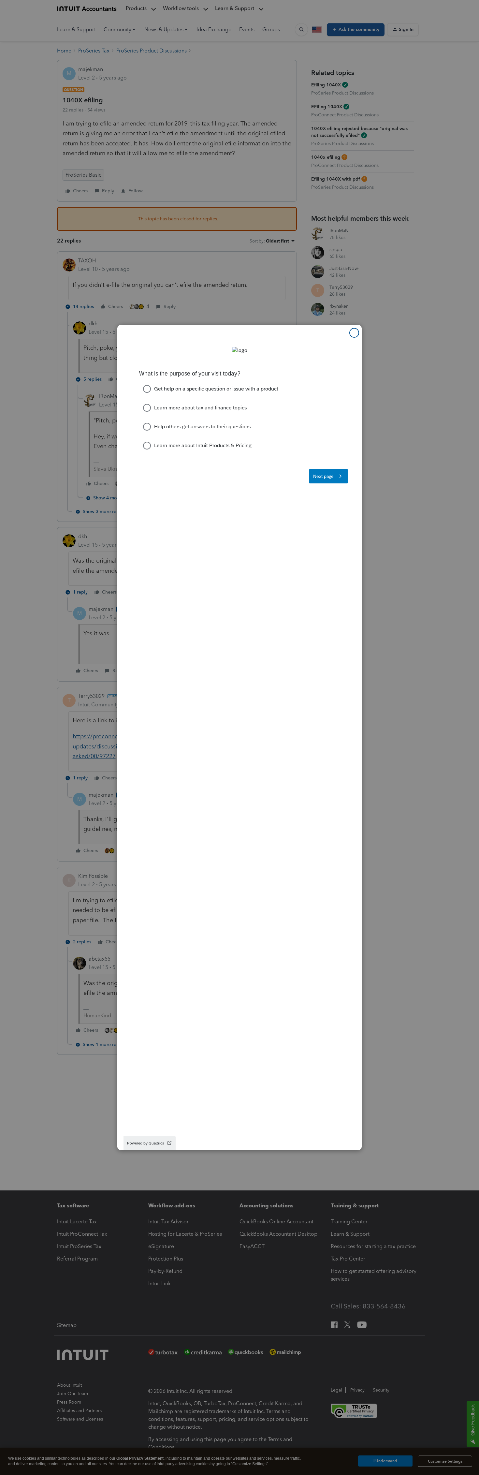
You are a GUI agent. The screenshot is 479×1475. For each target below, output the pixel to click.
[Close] (354, 333)
